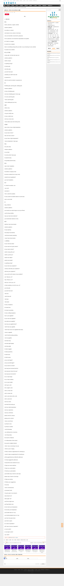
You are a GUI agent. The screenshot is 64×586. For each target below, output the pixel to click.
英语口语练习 (50, 43)
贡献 (50, 44)
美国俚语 (54, 37)
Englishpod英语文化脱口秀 (51, 22)
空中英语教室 (50, 33)
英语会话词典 (49, 41)
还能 (53, 44)
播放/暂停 (7, 14)
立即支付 (16, 537)
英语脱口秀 (17, 0)
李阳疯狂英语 (30, 0)
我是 (57, 29)
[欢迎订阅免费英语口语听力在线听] (60, 0)
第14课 (51, 37)
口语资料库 (14, 0)
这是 (55, 44)
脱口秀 (58, 37)
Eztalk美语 (56, 22)
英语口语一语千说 (11, 7)
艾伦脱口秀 (4, 0)
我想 (55, 29)
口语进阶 (50, 28)
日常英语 (8, 0)
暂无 (57, 30)
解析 (48, 44)
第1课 (54, 33)
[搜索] (59, 6)
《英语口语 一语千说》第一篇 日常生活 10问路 (37, 542)
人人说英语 (24, 0)
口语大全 (11, 0)
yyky (5, 12)
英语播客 (21, 0)
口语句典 (27, 0)
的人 (57, 32)
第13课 (48, 37)
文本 (48, 30)
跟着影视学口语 (35, 0)
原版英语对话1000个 (56, 26)
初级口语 (50, 26)
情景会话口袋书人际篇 (51, 29)
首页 (4, 6)
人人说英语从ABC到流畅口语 (51, 25)
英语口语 (54, 41)
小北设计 (32, 572)
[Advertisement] (26, 580)
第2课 (56, 33)
